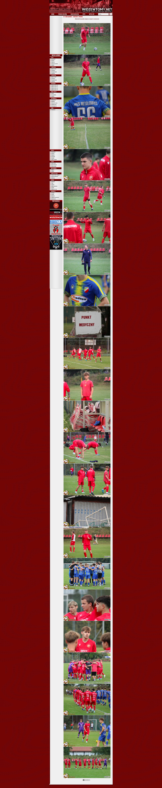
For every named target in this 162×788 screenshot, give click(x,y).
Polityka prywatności (55, 197)
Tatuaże (52, 184)
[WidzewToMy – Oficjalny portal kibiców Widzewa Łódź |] (81, 6)
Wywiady (53, 101)
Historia (52, 60)
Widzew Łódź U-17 (54, 86)
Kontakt (52, 192)
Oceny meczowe (54, 103)
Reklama (53, 195)
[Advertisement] (56, 35)
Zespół (52, 194)
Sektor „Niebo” (54, 159)
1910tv (52, 171)
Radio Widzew (75, 14)
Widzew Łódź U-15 (54, 89)
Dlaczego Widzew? (54, 176)
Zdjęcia (52, 169)
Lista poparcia (54, 106)
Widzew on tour (54, 189)
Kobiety (52, 96)
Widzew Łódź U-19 (54, 85)
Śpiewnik (53, 181)
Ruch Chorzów (54, 164)
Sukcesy (53, 62)
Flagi (52, 183)
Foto (84, 14)
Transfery (53, 73)
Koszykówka (53, 94)
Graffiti (52, 187)
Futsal (52, 93)
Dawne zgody (53, 166)
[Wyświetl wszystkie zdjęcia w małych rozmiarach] (87, 19)
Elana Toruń (53, 163)
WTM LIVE (91, 14)
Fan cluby (53, 156)
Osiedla (52, 158)
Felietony (53, 178)
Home (52, 14)
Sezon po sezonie (54, 63)
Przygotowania (54, 71)
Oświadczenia (53, 104)
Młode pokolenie (54, 186)
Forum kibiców (62, 14)
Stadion (52, 65)
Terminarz (53, 70)
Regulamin (53, 109)
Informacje (53, 59)
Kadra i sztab (53, 68)
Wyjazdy (52, 155)
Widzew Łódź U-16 (54, 88)
